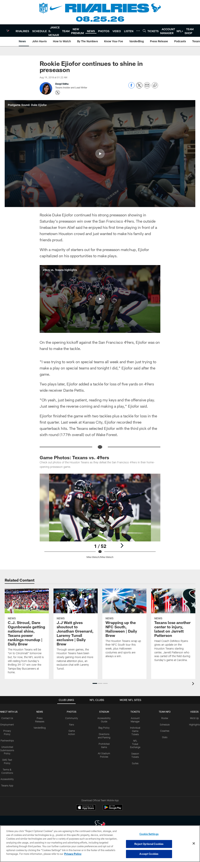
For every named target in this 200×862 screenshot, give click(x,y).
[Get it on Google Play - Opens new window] (113, 809)
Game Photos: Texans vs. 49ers (74, 457)
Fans (71, 724)
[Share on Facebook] (131, 87)
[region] (100, 843)
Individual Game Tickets (135, 731)
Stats (164, 737)
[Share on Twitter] (139, 87)
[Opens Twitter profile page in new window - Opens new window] (57, 92)
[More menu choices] (138, 30)
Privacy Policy (72, 853)
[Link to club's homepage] (7, 30)
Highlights (194, 724)
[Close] (193, 843)
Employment (7, 724)
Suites (135, 763)
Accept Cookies (148, 853)
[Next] (122, 545)
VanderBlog (40, 727)
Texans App (7, 785)
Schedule (165, 724)
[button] (100, 153)
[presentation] (193, 684)
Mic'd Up (194, 718)
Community (71, 718)
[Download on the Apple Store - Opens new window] (86, 808)
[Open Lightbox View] (100, 518)
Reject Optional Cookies (148, 843)
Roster (164, 718)
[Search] (144, 30)
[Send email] (147, 87)
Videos (194, 711)
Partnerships (7, 740)
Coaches (164, 730)
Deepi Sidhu (62, 83)
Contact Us (7, 718)
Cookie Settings (149, 834)
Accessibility (7, 779)
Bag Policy (104, 727)
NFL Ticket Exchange (135, 744)
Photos (71, 711)
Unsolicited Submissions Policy (7, 750)
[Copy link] (155, 85)
